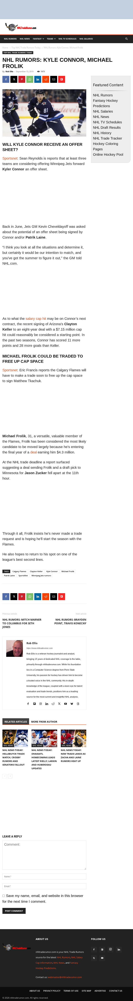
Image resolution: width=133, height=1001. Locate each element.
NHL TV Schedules (67, 38)
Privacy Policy (51, 990)
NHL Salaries (86, 38)
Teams (50, 38)
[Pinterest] (21, 79)
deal (33, 452)
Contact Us (115, 990)
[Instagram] (42, 704)
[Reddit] (54, 704)
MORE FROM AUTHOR (44, 721)
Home (5, 47)
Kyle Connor (52, 571)
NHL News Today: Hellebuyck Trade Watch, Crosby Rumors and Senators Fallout (13, 757)
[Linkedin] (37, 79)
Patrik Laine (9, 575)
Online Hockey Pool (108, 154)
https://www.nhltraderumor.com (39, 648)
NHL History (102, 133)
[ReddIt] (45, 79)
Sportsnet (9, 158)
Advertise (100, 990)
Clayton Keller (36, 571)
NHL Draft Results (107, 127)
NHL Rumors (10, 38)
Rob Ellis (9, 71)
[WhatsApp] (29, 79)
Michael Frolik (67, 571)
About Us (34, 990)
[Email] (53, 79)
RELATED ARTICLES (16, 721)
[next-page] (10, 776)
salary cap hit (36, 319)
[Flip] (61, 79)
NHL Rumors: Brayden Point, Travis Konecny (70, 621)
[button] (126, 38)
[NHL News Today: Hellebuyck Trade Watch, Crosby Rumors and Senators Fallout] (15, 738)
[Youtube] (67, 704)
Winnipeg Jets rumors (41, 575)
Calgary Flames (19, 571)
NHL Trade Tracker (107, 138)
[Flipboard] (35, 704)
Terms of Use (71, 990)
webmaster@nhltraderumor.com (65, 977)
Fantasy (37, 38)
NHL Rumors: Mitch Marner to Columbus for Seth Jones (21, 623)
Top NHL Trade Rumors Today (26, 47)
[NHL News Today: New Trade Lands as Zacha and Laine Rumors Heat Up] (73, 738)
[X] (13, 79)
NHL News (25, 38)
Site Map (86, 990)
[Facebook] (5, 79)
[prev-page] (4, 776)
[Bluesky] (73, 704)
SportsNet (23, 575)
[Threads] (79, 704)
